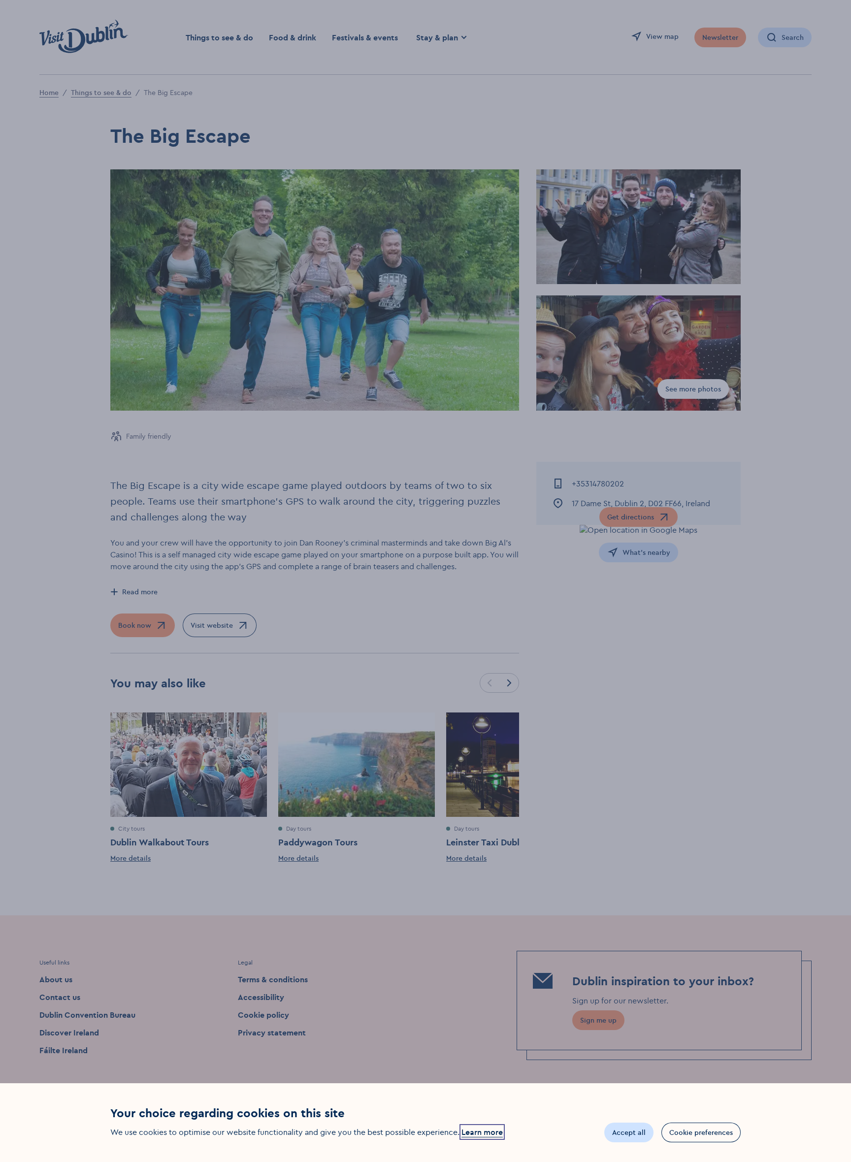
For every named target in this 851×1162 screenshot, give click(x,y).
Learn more (482, 1132)
